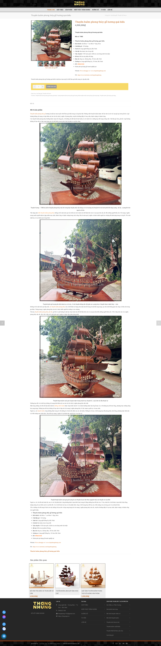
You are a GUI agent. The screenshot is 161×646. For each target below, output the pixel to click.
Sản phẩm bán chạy (112, 609)
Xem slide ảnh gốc (50, 68)
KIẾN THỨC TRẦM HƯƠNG (82, 10)
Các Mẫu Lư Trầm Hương (113, 605)
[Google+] (116, 643)
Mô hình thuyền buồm (112, 618)
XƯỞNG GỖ (95, 10)
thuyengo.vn (34, 643)
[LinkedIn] (120, 643)
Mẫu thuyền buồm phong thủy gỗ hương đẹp (88, 95)
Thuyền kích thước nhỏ (112, 622)
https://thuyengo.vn (63, 616)
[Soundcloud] (123, 643)
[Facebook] (113, 643)
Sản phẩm (68, 10)
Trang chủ (51, 10)
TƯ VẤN (103, 10)
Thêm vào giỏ (51, 86)
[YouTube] (126, 643)
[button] (70, 40)
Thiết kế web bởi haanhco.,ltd (71, 643)
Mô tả (32, 103)
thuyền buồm (41, 411)
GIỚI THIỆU (60, 10)
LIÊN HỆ (110, 10)
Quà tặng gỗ (39, 93)
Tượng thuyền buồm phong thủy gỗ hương (67, 95)
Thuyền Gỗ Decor (47, 93)
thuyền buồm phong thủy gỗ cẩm (43, 312)
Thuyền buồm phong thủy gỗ (38, 113)
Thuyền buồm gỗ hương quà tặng (108, 95)
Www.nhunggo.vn (85, 70)
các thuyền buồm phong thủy (57, 306)
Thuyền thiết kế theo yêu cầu (114, 631)
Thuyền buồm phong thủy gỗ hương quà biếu (46, 95)
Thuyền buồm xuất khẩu (113, 626)
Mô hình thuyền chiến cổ (113, 613)
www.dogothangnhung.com (98, 70)
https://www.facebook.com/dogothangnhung (89, 75)
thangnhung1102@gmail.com (66, 613)
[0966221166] (4, 612)
